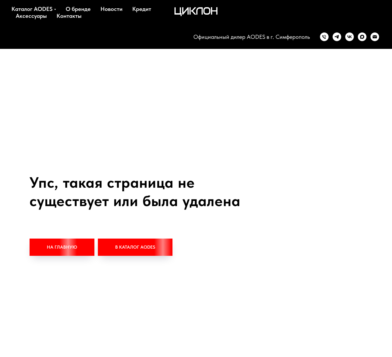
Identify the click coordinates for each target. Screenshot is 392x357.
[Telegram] (337, 36)
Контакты (69, 15)
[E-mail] (374, 36)
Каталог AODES (32, 8)
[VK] (349, 36)
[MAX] (362, 36)
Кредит (141, 8)
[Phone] (324, 36)
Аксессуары (31, 15)
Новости (111, 8)
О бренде (78, 8)
